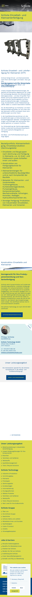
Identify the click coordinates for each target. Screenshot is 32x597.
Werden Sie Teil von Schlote (11, 551)
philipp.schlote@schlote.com (11, 352)
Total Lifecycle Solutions (11, 465)
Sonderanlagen (7, 486)
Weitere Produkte (8, 493)
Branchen (6, 455)
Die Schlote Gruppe (9, 514)
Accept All (15, 591)
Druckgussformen (8, 491)
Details (14, 587)
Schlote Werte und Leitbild (11, 519)
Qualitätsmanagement (10, 463)
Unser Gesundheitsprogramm (11, 556)
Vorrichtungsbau (8, 476)
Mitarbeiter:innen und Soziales (12, 521)
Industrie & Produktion (10, 473)
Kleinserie (6, 478)
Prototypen (6, 481)
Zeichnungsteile (8, 483)
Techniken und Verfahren (11, 458)
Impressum (6, 581)
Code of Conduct (8, 526)
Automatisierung (8, 488)
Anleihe (5, 529)
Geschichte (6, 516)
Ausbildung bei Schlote (9, 553)
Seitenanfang (16, 435)
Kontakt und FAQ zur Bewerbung (13, 558)
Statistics (14, 583)
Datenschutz (7, 584)
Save (21, 587)
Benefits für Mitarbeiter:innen (12, 546)
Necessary (18, 579)
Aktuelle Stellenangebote (10, 543)
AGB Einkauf (7, 586)
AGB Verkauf (7, 589)
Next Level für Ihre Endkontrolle (13, 503)
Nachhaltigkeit (7, 524)
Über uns (5, 511)
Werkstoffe (6, 460)
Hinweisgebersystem (9, 531)
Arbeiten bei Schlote (9, 548)
